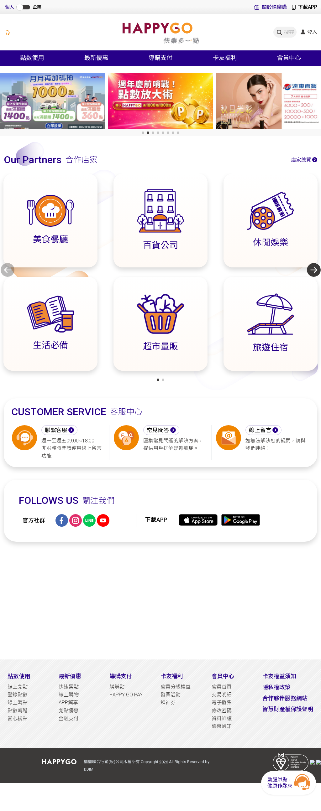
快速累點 (69, 687)
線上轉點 (18, 702)
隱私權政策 (276, 687)
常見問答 (158, 430)
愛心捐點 (18, 718)
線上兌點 (18, 687)
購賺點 (116, 687)
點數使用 (19, 676)
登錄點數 (18, 695)
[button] (143, 133)
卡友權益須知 (279, 676)
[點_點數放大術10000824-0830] (52, 102)
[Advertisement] (160, 600)
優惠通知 (222, 726)
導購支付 (120, 676)
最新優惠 (70, 676)
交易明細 (222, 695)
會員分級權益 (175, 687)
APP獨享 (68, 702)
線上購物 (69, 695)
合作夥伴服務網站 (285, 698)
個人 (9, 7)
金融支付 (69, 718)
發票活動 (170, 695)
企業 (37, 7)
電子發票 (222, 702)
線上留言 (260, 430)
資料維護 (222, 718)
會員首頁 (222, 687)
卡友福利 (171, 676)
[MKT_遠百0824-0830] (160, 102)
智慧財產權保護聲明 (287, 709)
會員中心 (223, 676)
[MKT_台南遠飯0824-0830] (268, 102)
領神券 (168, 702)
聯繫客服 (56, 430)
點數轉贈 (18, 711)
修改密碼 (222, 711)
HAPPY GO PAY (126, 695)
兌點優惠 (69, 711)
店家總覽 (301, 160)
